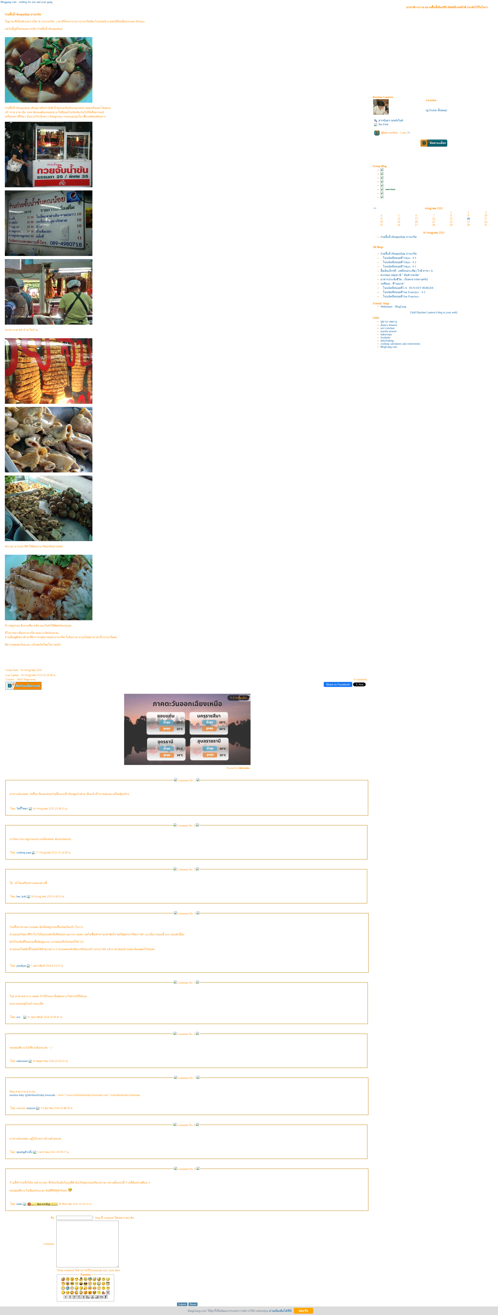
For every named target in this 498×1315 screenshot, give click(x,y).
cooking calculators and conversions (400, 343)
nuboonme (23, 1061)
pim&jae (22, 965)
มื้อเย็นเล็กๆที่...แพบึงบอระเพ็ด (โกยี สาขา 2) (407, 270)
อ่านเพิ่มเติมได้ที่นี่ (280, 1310)
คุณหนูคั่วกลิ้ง (25, 1152)
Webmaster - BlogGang (393, 306)
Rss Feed (383, 124)
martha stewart (389, 331)
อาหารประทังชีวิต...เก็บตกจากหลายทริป (404, 279)
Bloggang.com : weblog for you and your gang (26, 2)
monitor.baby (17, 1095)
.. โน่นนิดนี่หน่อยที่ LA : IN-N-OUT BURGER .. (408, 287)
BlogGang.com (389, 346)
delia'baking (387, 340)
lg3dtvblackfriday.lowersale (40, 1095)
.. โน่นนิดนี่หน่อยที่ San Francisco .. (401, 296)
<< (374, 208)
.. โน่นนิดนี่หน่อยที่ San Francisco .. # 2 (403, 292)
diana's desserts (389, 325)
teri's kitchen (388, 328)
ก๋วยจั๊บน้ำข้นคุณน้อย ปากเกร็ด (399, 237)
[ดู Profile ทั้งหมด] (436, 110)
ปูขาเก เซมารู (389, 321)
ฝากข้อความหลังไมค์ (391, 120)
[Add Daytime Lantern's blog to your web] (433, 312)
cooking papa (24, 852)
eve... (20, 1017)
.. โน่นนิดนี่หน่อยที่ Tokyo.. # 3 (398, 258)
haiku (20, 1204)
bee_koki (22, 896)
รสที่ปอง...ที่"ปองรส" (393, 283)
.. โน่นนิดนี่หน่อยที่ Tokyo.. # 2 (398, 262)
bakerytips (386, 334)
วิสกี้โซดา (23, 808)
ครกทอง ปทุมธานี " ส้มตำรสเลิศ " (401, 275)
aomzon (31, 1108)
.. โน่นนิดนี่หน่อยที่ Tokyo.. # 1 (398, 266)
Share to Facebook (338, 684)
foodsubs (385, 337)
